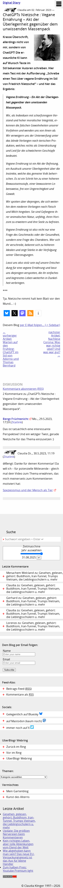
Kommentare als (20, 694)
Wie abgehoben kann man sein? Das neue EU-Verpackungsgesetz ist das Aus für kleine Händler (18, 857)
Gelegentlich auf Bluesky (22, 714)
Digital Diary (10, 2)
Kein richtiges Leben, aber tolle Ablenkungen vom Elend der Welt (18, 844)
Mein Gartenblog (17, 791)
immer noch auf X (18, 728)
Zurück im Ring (16, 746)
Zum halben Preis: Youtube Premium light (18, 869)
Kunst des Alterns (18, 797)
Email (6, 659)
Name (7, 650)
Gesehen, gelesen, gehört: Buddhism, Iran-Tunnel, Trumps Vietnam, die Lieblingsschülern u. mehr (19, 821)
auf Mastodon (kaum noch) (24, 721)
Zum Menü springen (59, 4)
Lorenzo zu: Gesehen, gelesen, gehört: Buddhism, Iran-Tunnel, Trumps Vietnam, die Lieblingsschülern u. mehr (33, 626)
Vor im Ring (14, 752)
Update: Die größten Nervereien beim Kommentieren (16, 834)
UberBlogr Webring (19, 758)
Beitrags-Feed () (19, 688)
